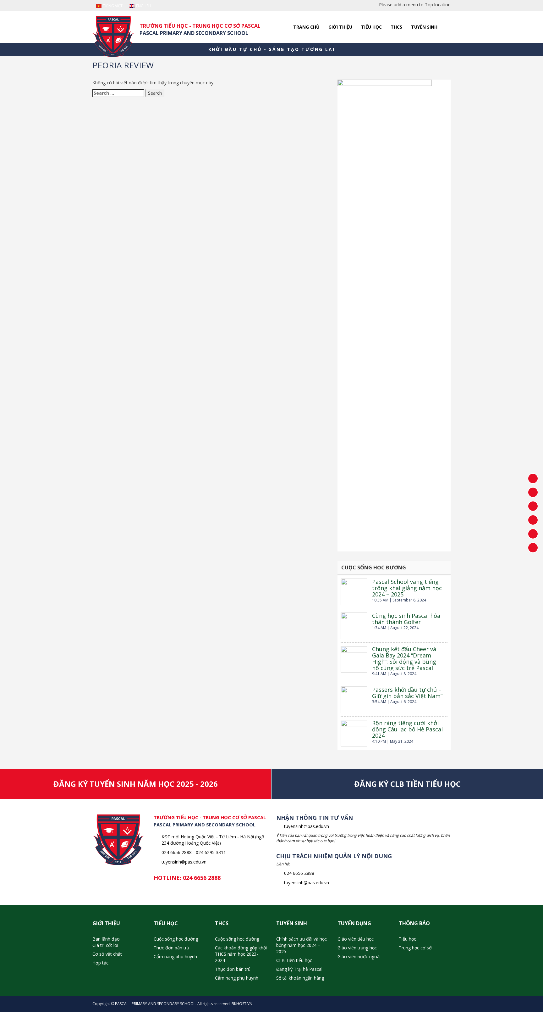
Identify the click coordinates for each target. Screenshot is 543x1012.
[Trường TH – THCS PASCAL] (113, 36)
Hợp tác (100, 963)
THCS (396, 27)
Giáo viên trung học (357, 948)
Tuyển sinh (424, 27)
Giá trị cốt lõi (105, 945)
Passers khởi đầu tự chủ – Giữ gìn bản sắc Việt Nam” (407, 693)
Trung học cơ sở (415, 948)
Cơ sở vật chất (107, 954)
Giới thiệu (340, 27)
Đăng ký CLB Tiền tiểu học (407, 784)
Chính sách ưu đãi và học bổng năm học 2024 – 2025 (301, 945)
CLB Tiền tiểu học (294, 960)
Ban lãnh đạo (106, 939)
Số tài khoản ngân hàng (300, 978)
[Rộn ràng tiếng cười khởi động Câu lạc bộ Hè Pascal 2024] (354, 733)
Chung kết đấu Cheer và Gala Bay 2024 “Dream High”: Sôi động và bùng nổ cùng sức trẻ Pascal (404, 658)
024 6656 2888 (202, 877)
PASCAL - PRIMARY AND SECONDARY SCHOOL (155, 1003)
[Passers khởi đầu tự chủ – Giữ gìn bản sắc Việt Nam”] (354, 700)
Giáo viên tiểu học (355, 939)
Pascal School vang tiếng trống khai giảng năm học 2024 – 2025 (407, 588)
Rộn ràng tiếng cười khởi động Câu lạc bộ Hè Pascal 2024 (407, 729)
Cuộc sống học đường (176, 939)
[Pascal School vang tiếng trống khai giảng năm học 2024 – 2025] (354, 592)
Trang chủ (306, 27)
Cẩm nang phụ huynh (175, 956)
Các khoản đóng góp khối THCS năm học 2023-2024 (241, 954)
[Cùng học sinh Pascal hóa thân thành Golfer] (354, 626)
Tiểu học (371, 27)
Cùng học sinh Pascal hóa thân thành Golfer (406, 619)
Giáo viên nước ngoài (359, 956)
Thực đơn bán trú (171, 948)
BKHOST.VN (242, 1003)
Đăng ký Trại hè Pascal (299, 969)
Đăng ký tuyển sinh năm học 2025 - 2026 (135, 784)
